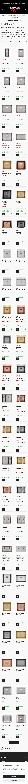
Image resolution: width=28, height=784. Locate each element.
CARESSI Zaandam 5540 (6, 144)
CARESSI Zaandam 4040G (6, 172)
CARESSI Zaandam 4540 (6, 116)
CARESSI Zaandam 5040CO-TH (5, 377)
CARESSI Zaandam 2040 (20, 60)
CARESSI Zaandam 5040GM (18, 232)
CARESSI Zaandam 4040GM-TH (5, 347)
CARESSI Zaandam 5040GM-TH (19, 377)
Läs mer (3, 761)
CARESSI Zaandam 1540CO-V (5, 498)
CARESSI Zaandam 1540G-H (6, 437)
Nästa (14, 743)
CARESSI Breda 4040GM (6, 641)
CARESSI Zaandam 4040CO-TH (19, 318)
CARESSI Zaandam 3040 (6, 88)
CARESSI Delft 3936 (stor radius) (7, 726)
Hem (3, 15)
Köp (3, 71)
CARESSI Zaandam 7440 (20, 144)
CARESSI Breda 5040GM (20, 670)
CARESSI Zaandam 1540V (6, 467)
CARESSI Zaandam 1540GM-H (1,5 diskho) (20, 438)
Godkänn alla (14, 776)
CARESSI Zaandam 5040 (20, 116)
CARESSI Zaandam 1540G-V (20, 468)
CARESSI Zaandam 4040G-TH (6, 318)
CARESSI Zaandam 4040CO (18, 173)
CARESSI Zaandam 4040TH (7, 260)
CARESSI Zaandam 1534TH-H (5, 527)
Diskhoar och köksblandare (13, 15)
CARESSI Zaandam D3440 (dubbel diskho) (6, 557)
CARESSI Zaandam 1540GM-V (19, 498)
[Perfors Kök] (14, 9)
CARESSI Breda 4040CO (20, 613)
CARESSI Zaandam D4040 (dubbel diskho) (20, 557)
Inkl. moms (13, 1)
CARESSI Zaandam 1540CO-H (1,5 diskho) (20, 407)
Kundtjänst (4, 757)
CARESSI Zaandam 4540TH (21, 260)
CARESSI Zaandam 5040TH (7, 289)
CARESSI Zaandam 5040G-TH (20, 347)
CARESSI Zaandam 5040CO (4, 232)
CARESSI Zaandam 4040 (20, 88)
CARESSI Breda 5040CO (6, 670)
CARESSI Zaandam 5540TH (21, 289)
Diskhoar (22, 15)
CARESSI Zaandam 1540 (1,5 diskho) (6, 406)
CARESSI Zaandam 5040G (20, 201)
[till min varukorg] (26, 9)
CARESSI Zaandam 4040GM (4, 202)
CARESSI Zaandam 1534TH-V (19, 527)
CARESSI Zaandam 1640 (6, 60)
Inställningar (14, 780)
